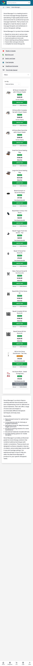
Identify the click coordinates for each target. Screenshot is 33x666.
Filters (6, 75)
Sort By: (7, 81)
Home (8, 7)
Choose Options (19, 384)
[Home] (3, 7)
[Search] (29, 2)
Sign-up (14, 105)
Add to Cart (19, 102)
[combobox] (13, 84)
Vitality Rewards (23, 105)
